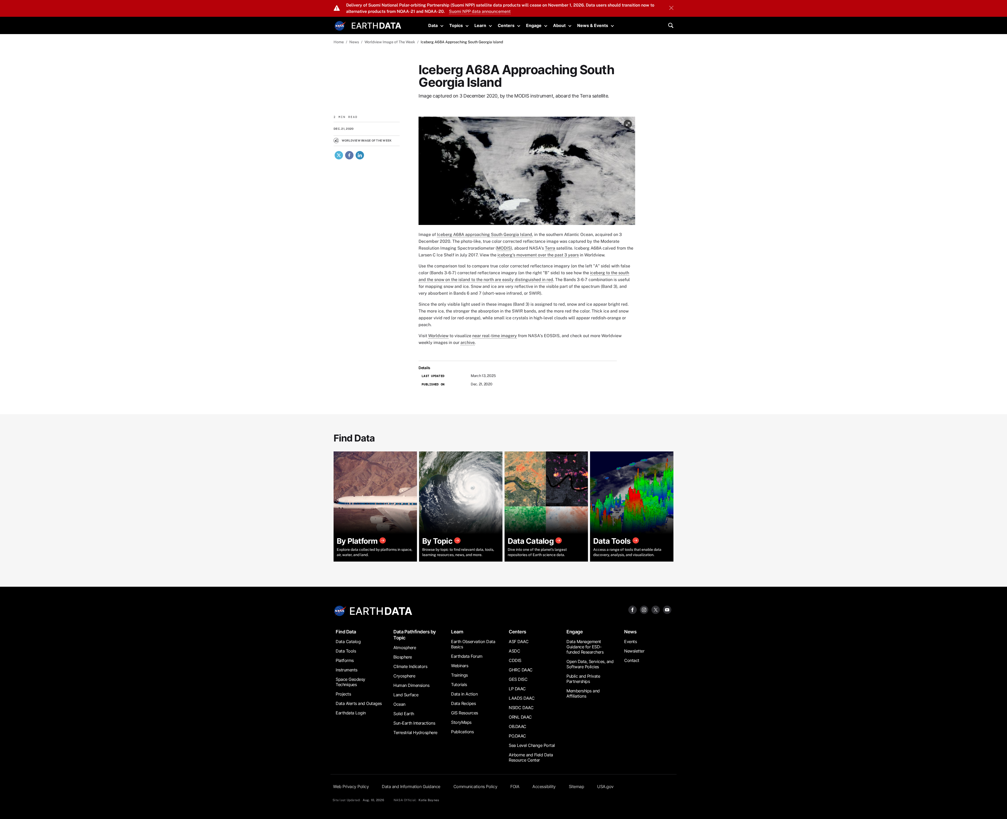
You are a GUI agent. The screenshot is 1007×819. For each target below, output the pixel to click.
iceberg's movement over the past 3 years (538, 254)
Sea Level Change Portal (532, 745)
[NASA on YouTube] (667, 609)
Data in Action (464, 694)
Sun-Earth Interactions (414, 723)
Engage (534, 25)
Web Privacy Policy (351, 786)
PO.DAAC (517, 736)
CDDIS (515, 660)
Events (630, 641)
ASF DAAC (518, 641)
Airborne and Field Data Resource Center (531, 757)
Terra (550, 248)
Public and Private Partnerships (583, 678)
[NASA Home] (340, 25)
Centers (506, 25)
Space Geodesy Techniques (350, 682)
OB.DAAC (517, 726)
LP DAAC (517, 688)
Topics (456, 25)
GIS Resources (464, 712)
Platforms (345, 660)
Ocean (399, 704)
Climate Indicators (410, 666)
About (559, 25)
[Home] (376, 25)
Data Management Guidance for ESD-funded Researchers (584, 647)
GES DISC (518, 679)
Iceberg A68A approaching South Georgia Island (484, 234)
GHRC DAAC (521, 669)
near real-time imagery (494, 335)
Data (433, 25)
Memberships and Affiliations (583, 693)
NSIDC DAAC (521, 707)
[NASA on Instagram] (644, 609)
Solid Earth (403, 713)
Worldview (438, 335)
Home (339, 42)
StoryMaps (461, 722)
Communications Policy (475, 786)
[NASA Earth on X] (655, 609)
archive (467, 342)
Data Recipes (463, 703)
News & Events (592, 25)
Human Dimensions (411, 685)
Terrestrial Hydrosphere (415, 732)
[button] (527, 172)
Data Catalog (348, 641)
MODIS (504, 248)
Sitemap (576, 786)
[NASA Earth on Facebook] (632, 609)
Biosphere (402, 657)
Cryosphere (404, 675)
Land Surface (405, 694)
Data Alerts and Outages (359, 703)
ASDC (514, 651)
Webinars (459, 665)
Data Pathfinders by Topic (414, 634)
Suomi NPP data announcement (480, 11)
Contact (631, 660)
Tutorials (459, 684)
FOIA (514, 786)
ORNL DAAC (520, 717)
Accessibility (544, 786)
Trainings (459, 675)
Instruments (346, 669)
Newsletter (634, 651)
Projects (343, 694)
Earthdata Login (351, 712)
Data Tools (346, 651)
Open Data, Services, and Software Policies (589, 664)
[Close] (671, 8)
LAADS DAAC (521, 698)
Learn (480, 25)
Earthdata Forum (467, 656)
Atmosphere (404, 647)
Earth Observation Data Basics (473, 644)
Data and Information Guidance (411, 786)
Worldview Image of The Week (390, 42)
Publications (462, 731)
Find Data (346, 631)
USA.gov (605, 786)
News (354, 42)
